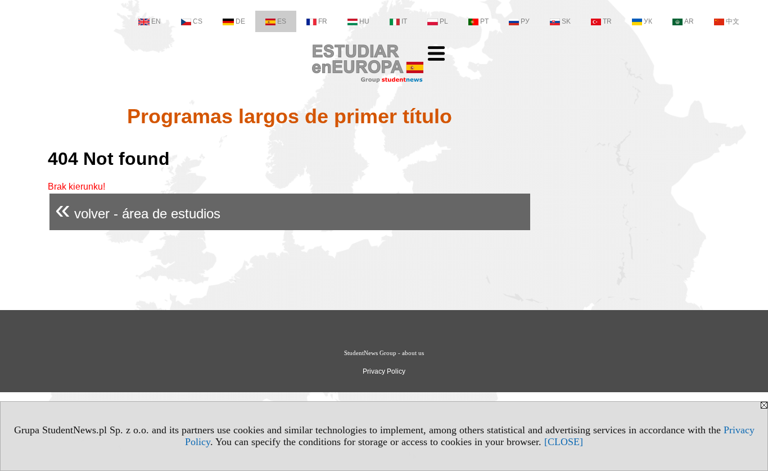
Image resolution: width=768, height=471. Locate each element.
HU (364, 21)
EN (156, 21)
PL (444, 21)
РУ (525, 21)
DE (240, 21)
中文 (732, 21)
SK (566, 21)
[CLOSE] (563, 441)
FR (322, 21)
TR (607, 21)
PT (484, 21)
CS (197, 21)
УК (648, 21)
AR (689, 21)
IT (404, 21)
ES (281, 21)
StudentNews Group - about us (384, 352)
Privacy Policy (384, 371)
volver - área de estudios (137, 209)
